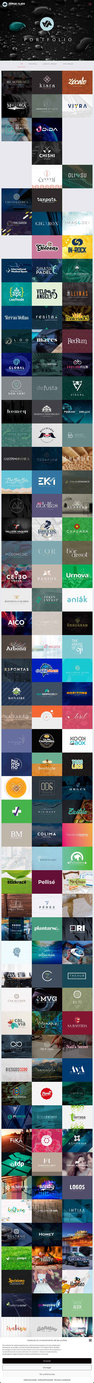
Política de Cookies (30, 1380)
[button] (90, 1340)
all (21, 64)
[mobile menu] (90, 4)
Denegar (47, 1367)
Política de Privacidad (45, 1380)
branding (33, 64)
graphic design (50, 64)
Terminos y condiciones (62, 1380)
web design (68, 64)
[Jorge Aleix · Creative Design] (14, 4)
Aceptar (47, 1361)
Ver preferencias (47, 1374)
